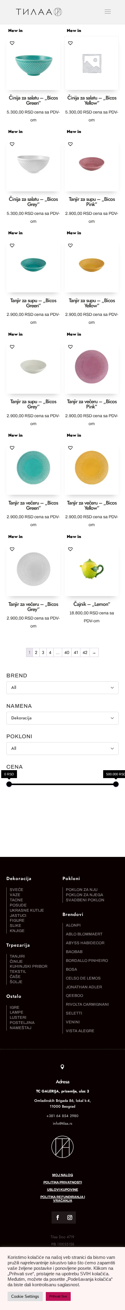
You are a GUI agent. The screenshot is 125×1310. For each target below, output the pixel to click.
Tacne (16, 900)
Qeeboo (74, 996)
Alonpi (73, 925)
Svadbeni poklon (85, 900)
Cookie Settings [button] (25, 1296)
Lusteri (18, 1017)
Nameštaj (20, 1028)
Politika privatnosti (62, 1182)
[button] (12, 43)
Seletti (74, 1013)
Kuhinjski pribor (28, 966)
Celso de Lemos (83, 978)
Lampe (16, 1012)
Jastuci (18, 916)
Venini (73, 1022)
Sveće (16, 890)
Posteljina (22, 1023)
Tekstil (18, 971)
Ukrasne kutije (27, 910)
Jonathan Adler (84, 987)
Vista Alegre (80, 1031)
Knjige (17, 931)
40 (66, 652)
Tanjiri (17, 956)
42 (85, 652)
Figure (17, 920)
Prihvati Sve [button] (58, 1296)
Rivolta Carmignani (87, 1004)
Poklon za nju (81, 890)
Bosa (71, 969)
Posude (18, 905)
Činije (16, 961)
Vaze (15, 895)
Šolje (16, 982)
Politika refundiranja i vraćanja (62, 1198)
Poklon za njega (84, 895)
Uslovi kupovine (62, 1189)
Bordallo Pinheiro (87, 961)
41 (76, 652)
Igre (14, 1007)
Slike (15, 926)
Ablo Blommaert (84, 934)
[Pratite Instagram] (70, 1217)
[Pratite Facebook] (58, 1217)
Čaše (15, 977)
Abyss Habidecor (85, 943)
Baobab (74, 952)
